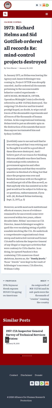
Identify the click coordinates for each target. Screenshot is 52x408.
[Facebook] (36, 5)
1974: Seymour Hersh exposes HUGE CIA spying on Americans (12, 288)
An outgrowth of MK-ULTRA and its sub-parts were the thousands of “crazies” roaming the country (39, 291)
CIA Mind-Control (13, 22)
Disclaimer (26, 375)
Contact (14, 375)
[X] (40, 5)
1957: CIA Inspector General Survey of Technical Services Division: (25, 334)
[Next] (45, 340)
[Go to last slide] (7, 340)
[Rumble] (42, 383)
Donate (38, 375)
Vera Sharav (12, 68)
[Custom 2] (47, 5)
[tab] (21, 355)
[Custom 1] (43, 5)
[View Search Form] (5, 14)
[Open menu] (46, 14)
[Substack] (47, 383)
